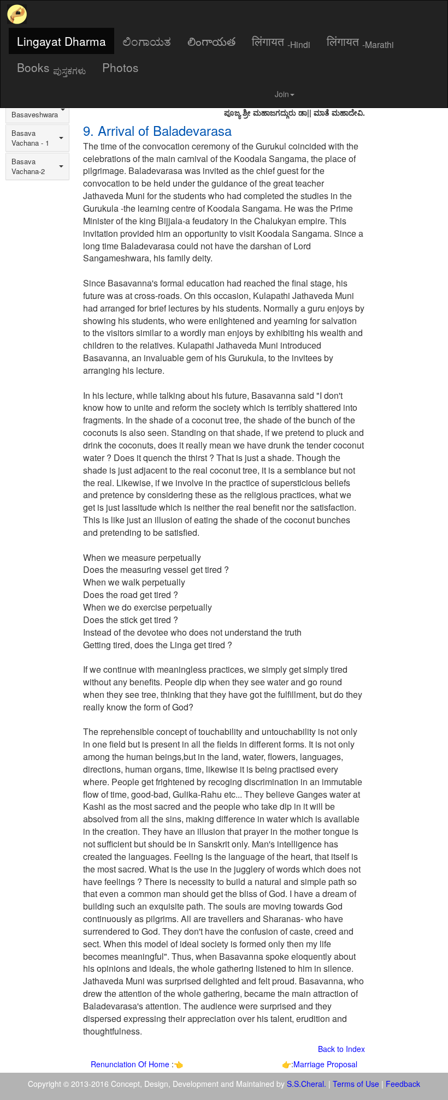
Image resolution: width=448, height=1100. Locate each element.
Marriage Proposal (325, 1064)
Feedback (403, 1083)
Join (282, 93)
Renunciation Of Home (131, 1064)
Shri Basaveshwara (34, 109)
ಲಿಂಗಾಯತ (146, 41)
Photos (120, 67)
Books (51, 67)
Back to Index (341, 1048)
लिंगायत (281, 41)
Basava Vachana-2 (28, 166)
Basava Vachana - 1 (30, 138)
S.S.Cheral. (306, 1083)
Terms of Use (356, 1083)
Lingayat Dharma (61, 41)
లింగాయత (211, 41)
